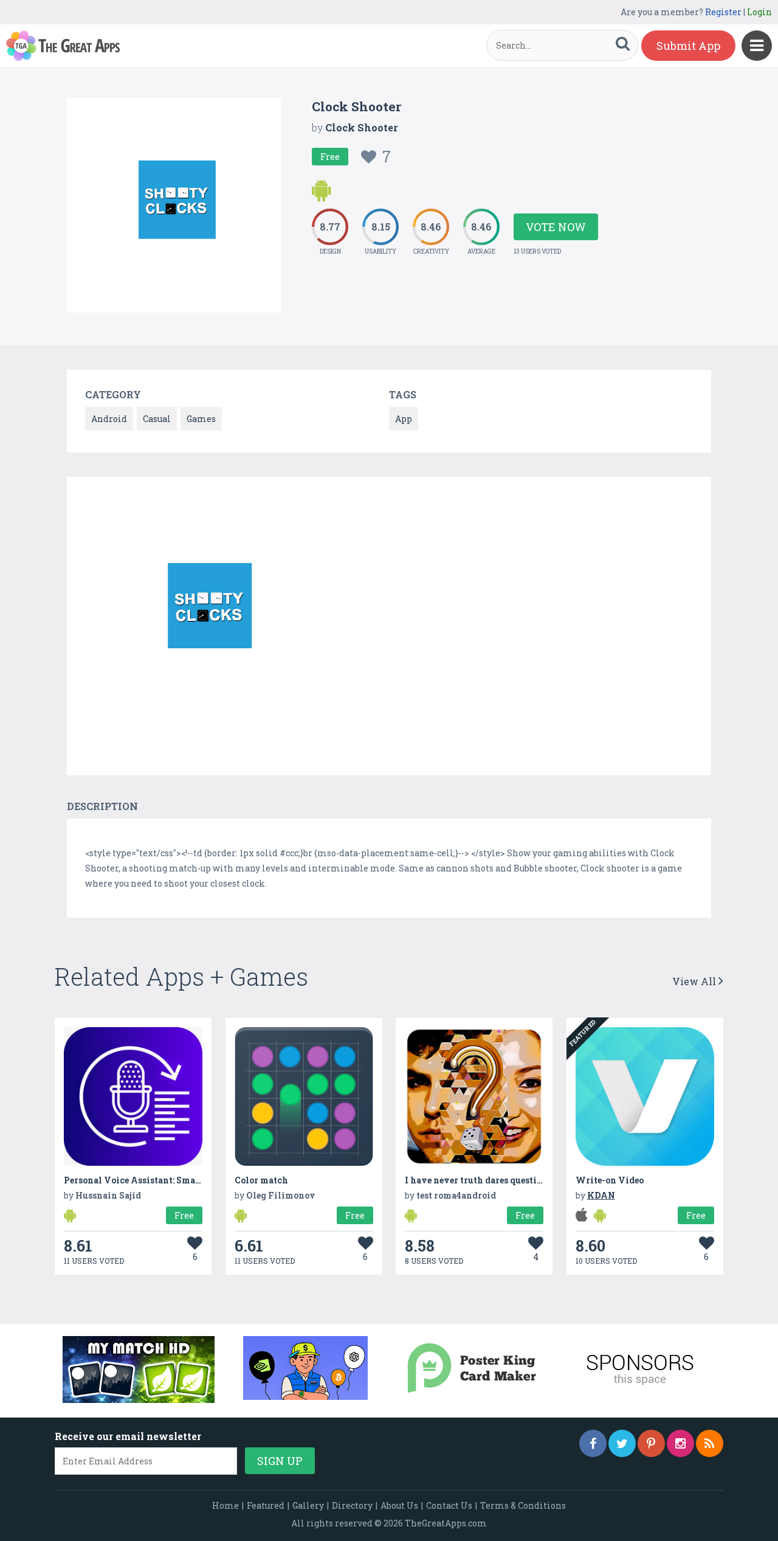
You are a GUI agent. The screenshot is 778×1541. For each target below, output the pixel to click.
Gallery (308, 1505)
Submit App (688, 45)
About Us (399, 1505)
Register (723, 12)
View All (695, 981)
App (403, 418)
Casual (157, 418)
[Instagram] (680, 1443)
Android (109, 418)
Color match (261, 1180)
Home (225, 1505)
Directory (352, 1505)
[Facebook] (593, 1443)
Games (201, 418)
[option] (206, 614)
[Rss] (709, 1443)
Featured (265, 1505)
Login (759, 12)
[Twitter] (622, 1443)
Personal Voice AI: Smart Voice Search (162, 1180)
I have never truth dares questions (478, 1180)
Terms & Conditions (523, 1505)
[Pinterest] (651, 1443)
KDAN (601, 1195)
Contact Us (449, 1505)
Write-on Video (610, 1180)
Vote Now (556, 227)
